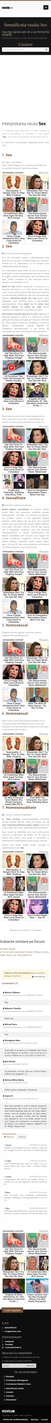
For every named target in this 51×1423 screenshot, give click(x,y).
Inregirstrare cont (12, 1331)
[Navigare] (45, 7)
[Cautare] (46, 49)
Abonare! (31, 1365)
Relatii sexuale (8, 949)
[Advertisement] (25, 88)
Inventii (9, 1392)
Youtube (9, 1344)
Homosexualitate (21, 807)
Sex (9, 154)
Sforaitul (10, 1376)
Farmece (10, 1396)
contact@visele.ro (13, 1347)
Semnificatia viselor (15, 1388)
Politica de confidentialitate (15, 1419)
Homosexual (17, 625)
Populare (10, 1137)
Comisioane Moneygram (17, 1380)
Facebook (9, 1341)
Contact (44, 1419)
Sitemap (34, 1419)
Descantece (11, 1400)
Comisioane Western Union (18, 1384)
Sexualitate (16, 497)
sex (22, 847)
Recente (22, 1137)
